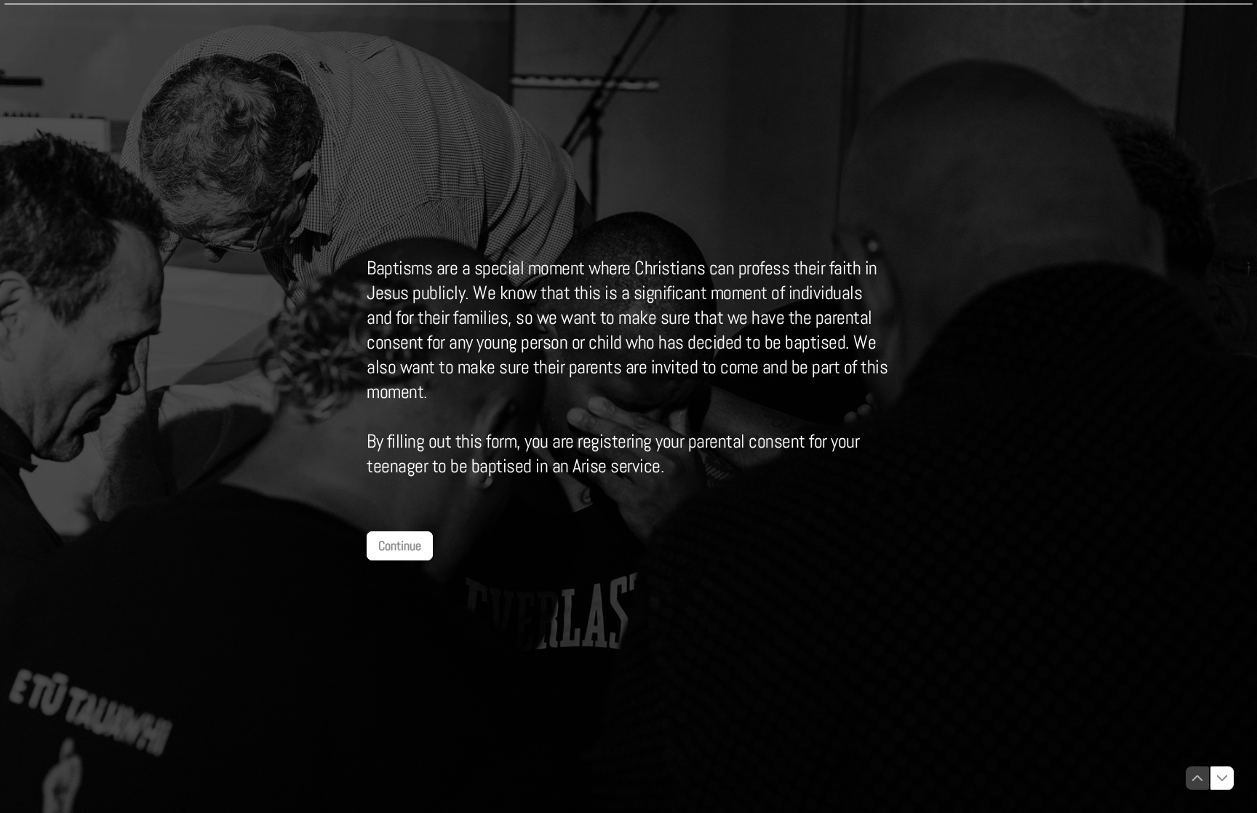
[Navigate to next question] (1222, 778)
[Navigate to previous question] (1197, 778)
